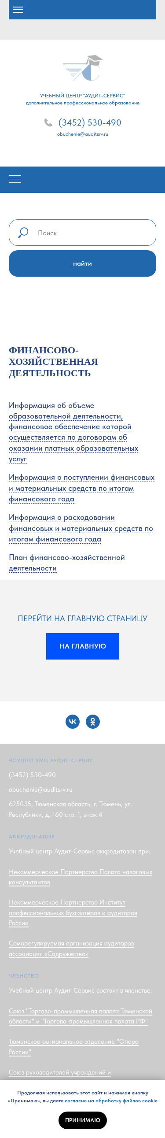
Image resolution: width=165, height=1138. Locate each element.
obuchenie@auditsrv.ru (82, 134)
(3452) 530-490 (90, 122)
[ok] (93, 722)
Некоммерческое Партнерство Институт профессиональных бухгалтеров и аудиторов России (73, 912)
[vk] (73, 722)
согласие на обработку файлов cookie (111, 1100)
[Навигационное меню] (18, 10)
